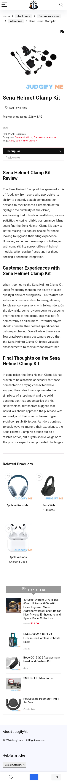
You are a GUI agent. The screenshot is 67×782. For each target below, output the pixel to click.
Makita (26, 648)
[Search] (61, 5)
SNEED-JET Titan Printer (38, 678)
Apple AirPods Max (18, 505)
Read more (18, 512)
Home (6, 16)
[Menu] (4, 5)
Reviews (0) (13, 157)
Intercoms (16, 21)
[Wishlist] (11, 777)
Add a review (34, 777)
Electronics (23, 16)
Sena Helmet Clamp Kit (26, 140)
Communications (49, 16)
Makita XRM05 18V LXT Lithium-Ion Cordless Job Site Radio (41, 638)
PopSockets (29, 709)
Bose (25, 668)
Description (13, 151)
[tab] (33, 151)
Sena (5, 127)
